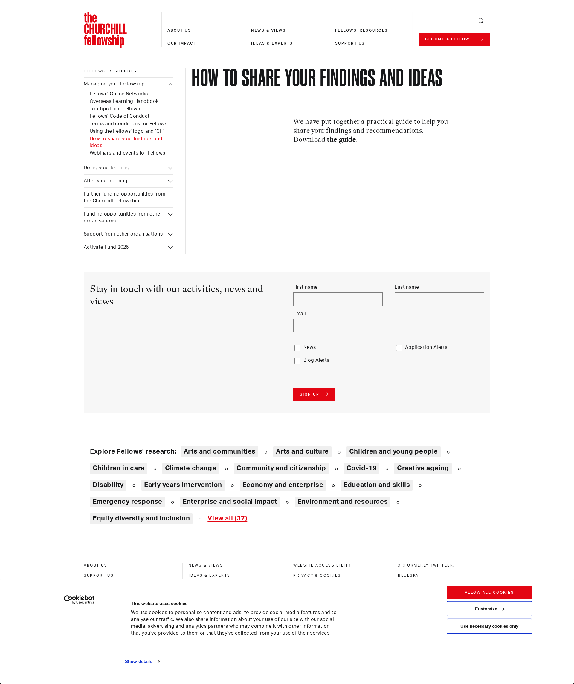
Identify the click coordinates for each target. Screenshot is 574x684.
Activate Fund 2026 (106, 247)
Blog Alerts (316, 360)
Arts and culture (302, 451)
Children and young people (393, 451)
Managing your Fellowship (114, 84)
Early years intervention (183, 485)
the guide (341, 140)
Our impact (181, 43)
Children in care (119, 468)
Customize (486, 608)
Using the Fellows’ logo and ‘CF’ (127, 131)
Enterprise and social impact (230, 501)
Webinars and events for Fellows (127, 153)
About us (179, 30)
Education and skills (377, 485)
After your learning (105, 180)
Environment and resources (342, 501)
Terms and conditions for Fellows (128, 123)
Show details (138, 661)
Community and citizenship (281, 468)
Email (299, 313)
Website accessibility (322, 565)
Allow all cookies (489, 592)
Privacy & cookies (317, 575)
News (309, 347)
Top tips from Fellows (115, 108)
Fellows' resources (361, 30)
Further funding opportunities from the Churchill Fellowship (124, 197)
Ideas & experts (272, 43)
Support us (350, 43)
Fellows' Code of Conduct (120, 116)
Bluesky (408, 575)
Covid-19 (361, 468)
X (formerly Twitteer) (426, 565)
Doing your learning (106, 167)
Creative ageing (423, 468)
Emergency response (127, 501)
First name (305, 287)
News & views (268, 30)
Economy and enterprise (282, 485)
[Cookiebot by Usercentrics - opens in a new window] (79, 599)
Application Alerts (426, 347)
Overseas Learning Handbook (124, 101)
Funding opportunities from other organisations (123, 217)
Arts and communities (220, 451)
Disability (108, 485)
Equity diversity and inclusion (141, 518)
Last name (407, 287)
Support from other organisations (123, 234)
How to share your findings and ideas (126, 142)
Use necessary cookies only (489, 626)
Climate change (190, 468)
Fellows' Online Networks (119, 93)
